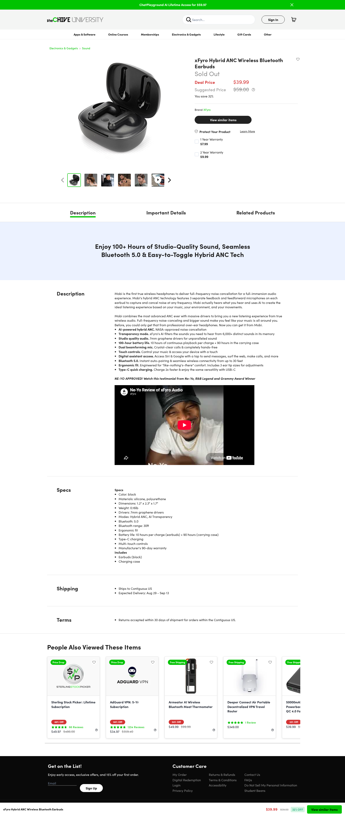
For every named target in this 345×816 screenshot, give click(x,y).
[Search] (189, 20)
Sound (86, 48)
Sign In (273, 19)
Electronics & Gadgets (186, 34)
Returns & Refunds (222, 774)
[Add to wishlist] (297, 59)
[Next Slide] (169, 180)
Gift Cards (244, 34)
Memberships (150, 34)
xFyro (207, 110)
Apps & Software (84, 34)
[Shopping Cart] (293, 19)
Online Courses (118, 34)
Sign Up (91, 788)
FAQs (248, 780)
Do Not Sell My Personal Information (270, 785)
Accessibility (217, 785)
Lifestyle (219, 34)
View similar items (223, 120)
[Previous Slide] (62, 180)
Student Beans (254, 790)
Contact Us (252, 774)
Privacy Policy (182, 790)
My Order (179, 774)
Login (176, 785)
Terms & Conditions (223, 780)
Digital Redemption (186, 780)
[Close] (292, 5)
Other (268, 34)
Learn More (247, 131)
